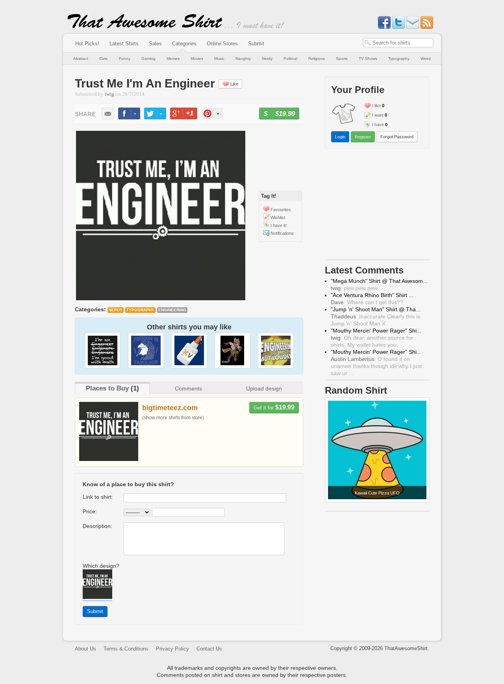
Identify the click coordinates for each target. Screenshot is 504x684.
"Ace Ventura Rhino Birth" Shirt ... (372, 295)
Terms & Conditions (126, 649)
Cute (103, 58)
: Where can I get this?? (367, 302)
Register (363, 136)
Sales (155, 43)
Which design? (101, 566)
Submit (256, 43)
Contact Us (209, 649)
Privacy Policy (172, 649)
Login (340, 136)
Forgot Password (396, 136)
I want (378, 115)
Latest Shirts (124, 43)
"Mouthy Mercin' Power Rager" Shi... (376, 330)
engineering (172, 310)
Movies (197, 58)
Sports (342, 58)
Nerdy (267, 58)
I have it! (279, 225)
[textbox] (398, 42)
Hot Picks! (87, 43)
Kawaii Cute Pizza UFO (377, 493)
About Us (85, 649)
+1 (187, 114)
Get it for (274, 407)
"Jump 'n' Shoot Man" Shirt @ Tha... (376, 309)
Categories (184, 43)
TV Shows (368, 58)
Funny (124, 58)
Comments (188, 388)
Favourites (281, 209)
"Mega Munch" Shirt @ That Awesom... (379, 281)
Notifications (282, 233)
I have (378, 124)
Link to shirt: (98, 497)
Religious (316, 58)
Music (219, 58)
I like (376, 105)
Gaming (148, 58)
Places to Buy (107, 388)
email (108, 113)
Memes (173, 58)
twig (109, 94)
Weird (426, 58)
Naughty (243, 58)
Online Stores (222, 43)
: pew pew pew (354, 288)
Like (234, 84)
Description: (97, 526)
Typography (399, 58)
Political (290, 58)
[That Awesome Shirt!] (145, 27)
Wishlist (278, 217)
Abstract (80, 58)
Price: (90, 511)
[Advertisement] (377, 205)
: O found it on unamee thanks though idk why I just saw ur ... (376, 366)
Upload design (264, 388)
